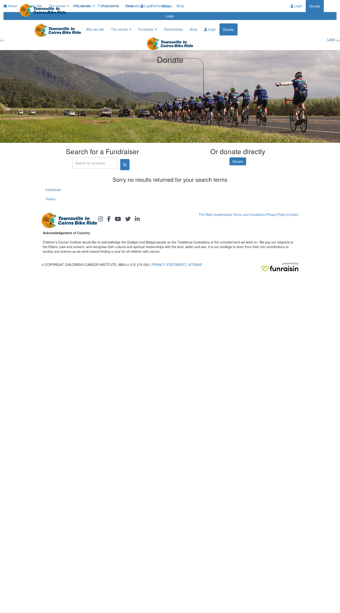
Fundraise (132, 5)
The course (106, 5)
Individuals (53, 189)
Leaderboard (222, 214)
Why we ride (82, 5)
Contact (292, 214)
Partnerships (160, 5)
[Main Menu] (2, 40)
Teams (50, 199)
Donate (314, 6)
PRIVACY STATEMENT (168, 264)
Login (297, 5)
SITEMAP (195, 264)
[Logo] (44, 10)
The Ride (205, 214)
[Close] (338, 40)
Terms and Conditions (249, 214)
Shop (180, 5)
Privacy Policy (276, 214)
